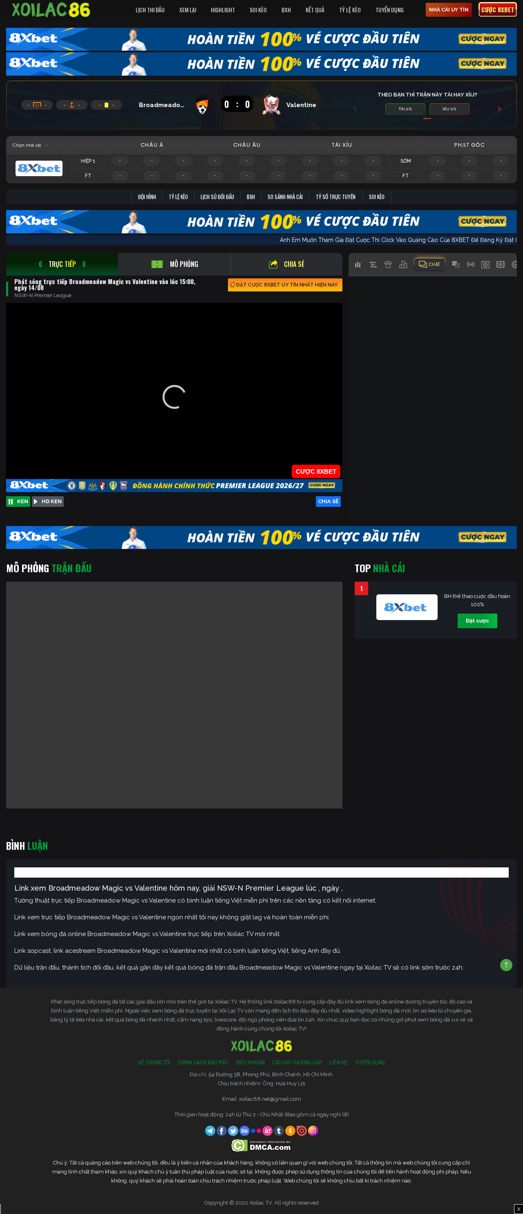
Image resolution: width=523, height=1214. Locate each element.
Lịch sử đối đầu (217, 197)
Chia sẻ (294, 264)
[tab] (62, 264)
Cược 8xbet (497, 9)
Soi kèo (376, 197)
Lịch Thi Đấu (150, 9)
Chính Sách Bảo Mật (203, 1062)
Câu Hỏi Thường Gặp (297, 1062)
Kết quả (315, 9)
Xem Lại (187, 9)
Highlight (223, 9)
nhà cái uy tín (449, 10)
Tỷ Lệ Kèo (350, 9)
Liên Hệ (338, 1062)
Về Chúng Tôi (154, 1062)
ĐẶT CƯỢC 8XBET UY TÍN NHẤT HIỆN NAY (286, 285)
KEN (22, 501)
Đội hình (147, 197)
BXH (286, 9)
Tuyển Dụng (389, 9)
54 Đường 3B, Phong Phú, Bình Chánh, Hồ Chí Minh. (271, 1074)
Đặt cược (477, 621)
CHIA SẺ (328, 501)
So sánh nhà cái (285, 197)
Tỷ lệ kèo (178, 197)
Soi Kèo (258, 9)
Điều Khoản (250, 1062)
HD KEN (52, 501)
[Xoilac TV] (51, 10)
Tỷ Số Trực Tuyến (335, 197)
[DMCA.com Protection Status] (261, 1145)
